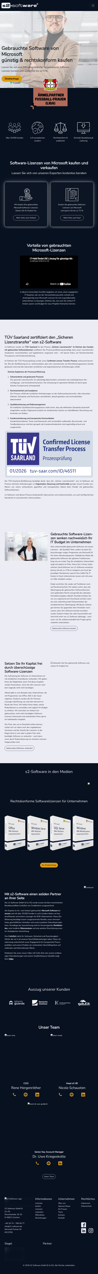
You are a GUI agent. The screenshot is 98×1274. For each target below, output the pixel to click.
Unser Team (49, 1176)
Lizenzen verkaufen (39, 1210)
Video (11, 959)
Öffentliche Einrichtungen (40, 1216)
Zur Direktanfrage (49, 865)
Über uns (62, 1203)
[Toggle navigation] (93, 5)
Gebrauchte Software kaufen (64, 628)
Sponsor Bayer (64, 1207)
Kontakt (61, 1218)
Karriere (61, 1215)
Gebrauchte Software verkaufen (19, 748)
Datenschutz (86, 1206)
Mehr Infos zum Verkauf (26, 217)
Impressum (85, 1203)
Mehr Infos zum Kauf (72, 217)
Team (60, 1212)
